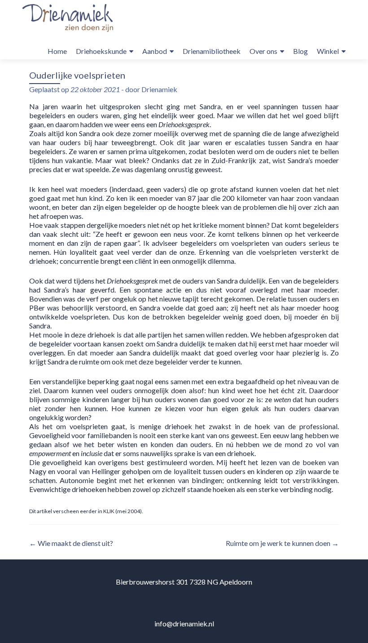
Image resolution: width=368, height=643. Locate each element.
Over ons (263, 51)
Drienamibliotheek (212, 51)
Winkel (328, 51)
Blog (300, 51)
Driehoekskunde (101, 51)
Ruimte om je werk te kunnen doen (282, 543)
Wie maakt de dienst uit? (71, 543)
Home (57, 51)
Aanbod (154, 51)
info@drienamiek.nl (184, 623)
